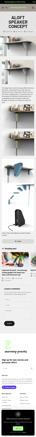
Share (19, 241)
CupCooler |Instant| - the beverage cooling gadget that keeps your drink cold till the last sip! (14, 272)
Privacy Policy (8, 294)
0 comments (29, 31)
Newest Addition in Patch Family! (11, 2)
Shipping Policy (6, 408)
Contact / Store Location (6, 401)
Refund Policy (24, 400)
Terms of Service (18, 294)
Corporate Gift (6, 405)
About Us (4, 397)
